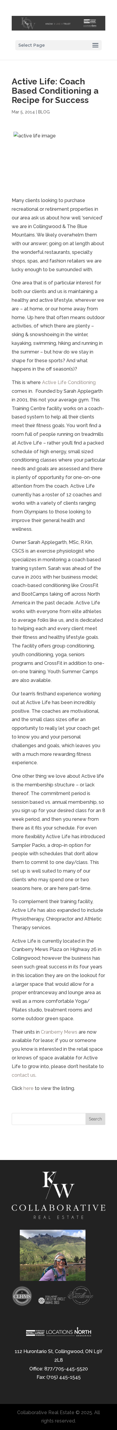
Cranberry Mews (59, 1032)
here (28, 1088)
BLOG (44, 112)
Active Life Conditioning (69, 382)
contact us (23, 1075)
